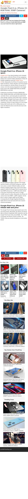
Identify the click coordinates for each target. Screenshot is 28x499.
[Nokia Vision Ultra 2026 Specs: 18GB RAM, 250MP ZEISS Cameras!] (14, 398)
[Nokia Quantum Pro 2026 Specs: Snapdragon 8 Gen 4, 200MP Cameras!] (14, 414)
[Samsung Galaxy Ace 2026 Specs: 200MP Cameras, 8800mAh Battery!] (14, 379)
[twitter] (21, 16)
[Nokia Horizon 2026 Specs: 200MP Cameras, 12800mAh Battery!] (5, 277)
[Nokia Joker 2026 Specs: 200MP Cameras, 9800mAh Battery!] (23, 260)
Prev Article (8, 249)
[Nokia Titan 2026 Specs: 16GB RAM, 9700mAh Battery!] (14, 277)
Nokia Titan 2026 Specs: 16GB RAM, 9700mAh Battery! (13, 286)
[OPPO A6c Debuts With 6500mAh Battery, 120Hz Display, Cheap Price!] (14, 260)
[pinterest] (2, 18)
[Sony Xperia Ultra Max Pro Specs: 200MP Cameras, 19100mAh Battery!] (5, 260)
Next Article (19, 249)
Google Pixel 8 (4, 73)
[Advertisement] (13, 39)
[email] (7, 18)
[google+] (25, 16)
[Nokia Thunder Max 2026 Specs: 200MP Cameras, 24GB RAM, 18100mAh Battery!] (14, 314)
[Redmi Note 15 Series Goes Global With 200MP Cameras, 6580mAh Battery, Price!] (23, 277)
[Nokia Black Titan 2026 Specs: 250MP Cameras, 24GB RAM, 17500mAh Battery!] (14, 299)
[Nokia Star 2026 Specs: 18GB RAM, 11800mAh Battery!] (14, 349)
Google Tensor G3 (19, 78)
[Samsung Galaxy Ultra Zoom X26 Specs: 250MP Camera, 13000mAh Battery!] (14, 364)
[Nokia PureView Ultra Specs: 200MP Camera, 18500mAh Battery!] (14, 429)
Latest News (5, 6)
